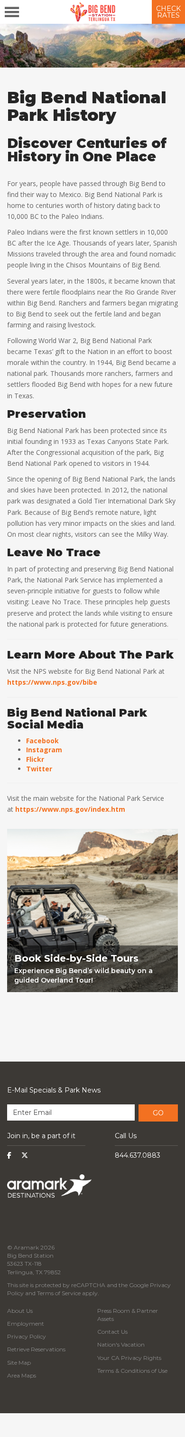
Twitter (39, 768)
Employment (25, 1323)
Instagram (44, 749)
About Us (20, 1310)
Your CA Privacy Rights (129, 1357)
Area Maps (21, 1375)
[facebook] (9, 1155)
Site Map (19, 1362)
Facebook (42, 740)
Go (158, 1113)
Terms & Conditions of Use (132, 1370)
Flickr (35, 759)
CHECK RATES (168, 12)
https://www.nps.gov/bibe (52, 682)
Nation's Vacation (121, 1344)
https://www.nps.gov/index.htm (70, 809)
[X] (24, 1155)
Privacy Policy (26, 1336)
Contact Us (112, 1331)
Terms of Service (59, 1293)
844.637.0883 (137, 1155)
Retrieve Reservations (36, 1349)
